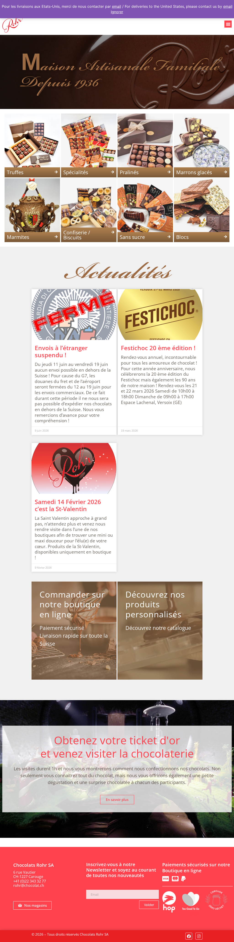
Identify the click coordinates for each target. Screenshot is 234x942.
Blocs (182, 236)
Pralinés (129, 172)
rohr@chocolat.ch (28, 885)
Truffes (15, 172)
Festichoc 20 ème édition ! (158, 348)
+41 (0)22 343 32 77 (29, 881)
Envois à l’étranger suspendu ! (61, 351)
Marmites (18, 236)
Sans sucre (132, 236)
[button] (228, 24)
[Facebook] (188, 936)
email (116, 6)
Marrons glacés (194, 172)
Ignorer (117, 12)
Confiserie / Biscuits (76, 235)
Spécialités (75, 172)
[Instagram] (198, 936)
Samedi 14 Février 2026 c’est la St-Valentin (68, 505)
